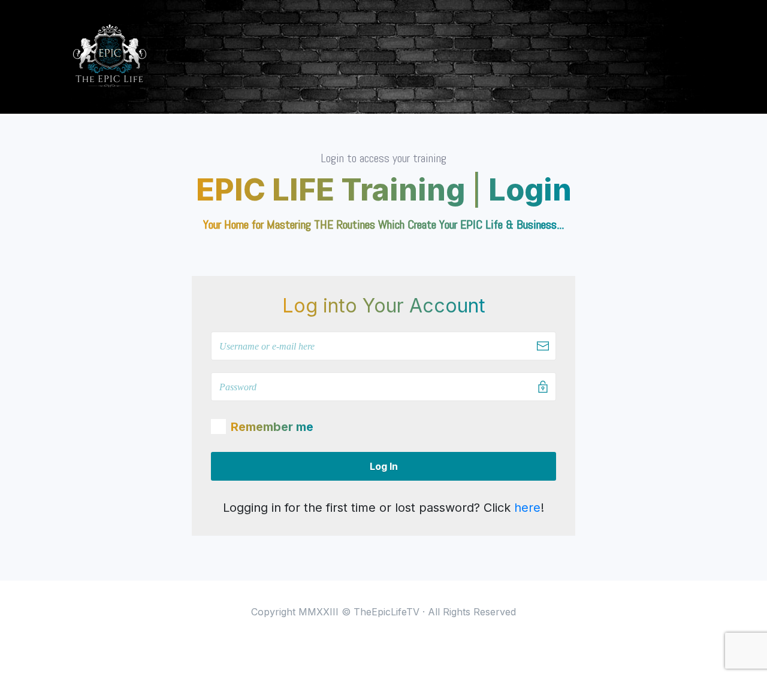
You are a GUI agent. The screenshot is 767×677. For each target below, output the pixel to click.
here (527, 507)
